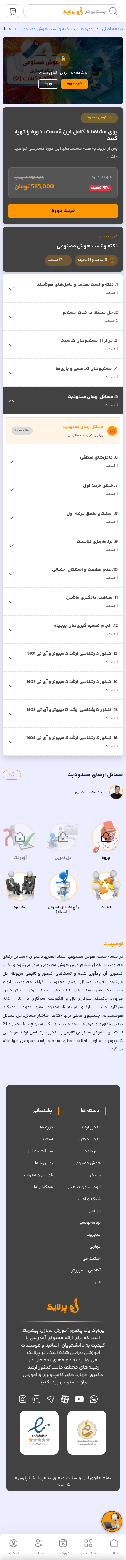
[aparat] (65, 1401)
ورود (48, 84)
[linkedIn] (36, 1401)
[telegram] (50, 1401)
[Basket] (12, 11)
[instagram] (22, 1401)
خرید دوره (74, 84)
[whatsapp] (93, 1401)
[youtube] (79, 1401)
